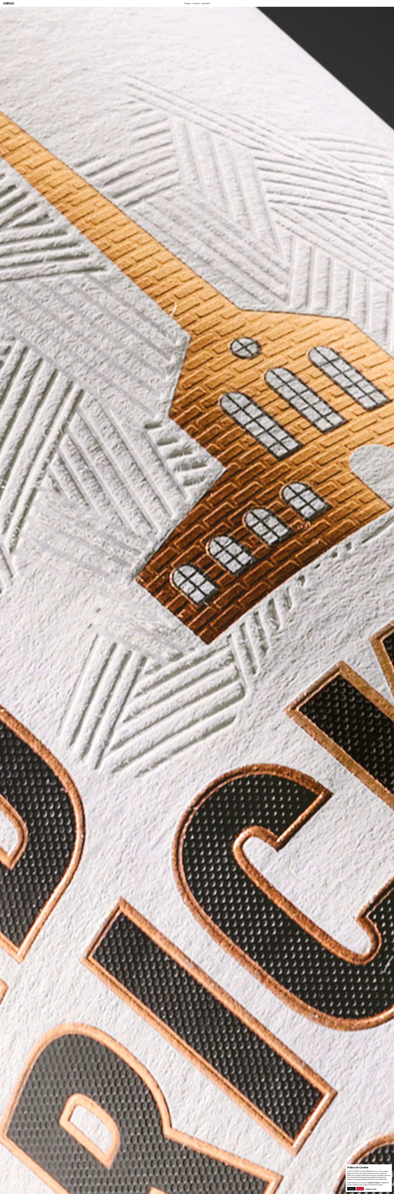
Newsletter (206, 3)
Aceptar (360, 1189)
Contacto (196, 3)
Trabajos (187, 3)
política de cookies (374, 1183)
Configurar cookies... (371, 1189)
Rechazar (351, 1189)
